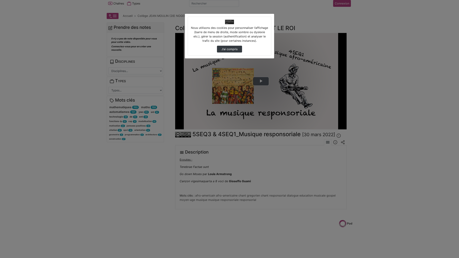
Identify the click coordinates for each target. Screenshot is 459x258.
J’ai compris (229, 49)
